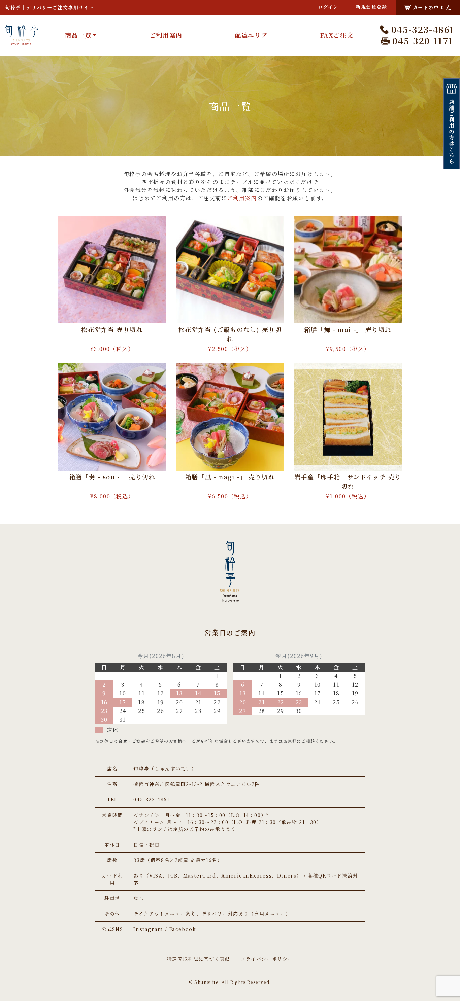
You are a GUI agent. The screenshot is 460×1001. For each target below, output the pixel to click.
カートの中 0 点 (432, 7)
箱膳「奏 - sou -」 (112, 476)
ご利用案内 (166, 35)
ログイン (328, 6)
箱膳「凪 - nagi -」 (230, 476)
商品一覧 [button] (78, 35)
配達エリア (251, 35)
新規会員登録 (371, 6)
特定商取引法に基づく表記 (198, 958)
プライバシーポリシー (266, 958)
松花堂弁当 (112, 329)
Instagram (148, 929)
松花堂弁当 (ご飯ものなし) (230, 334)
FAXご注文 (337, 35)
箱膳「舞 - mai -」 (348, 329)
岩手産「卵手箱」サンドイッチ (347, 481)
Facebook (182, 929)
